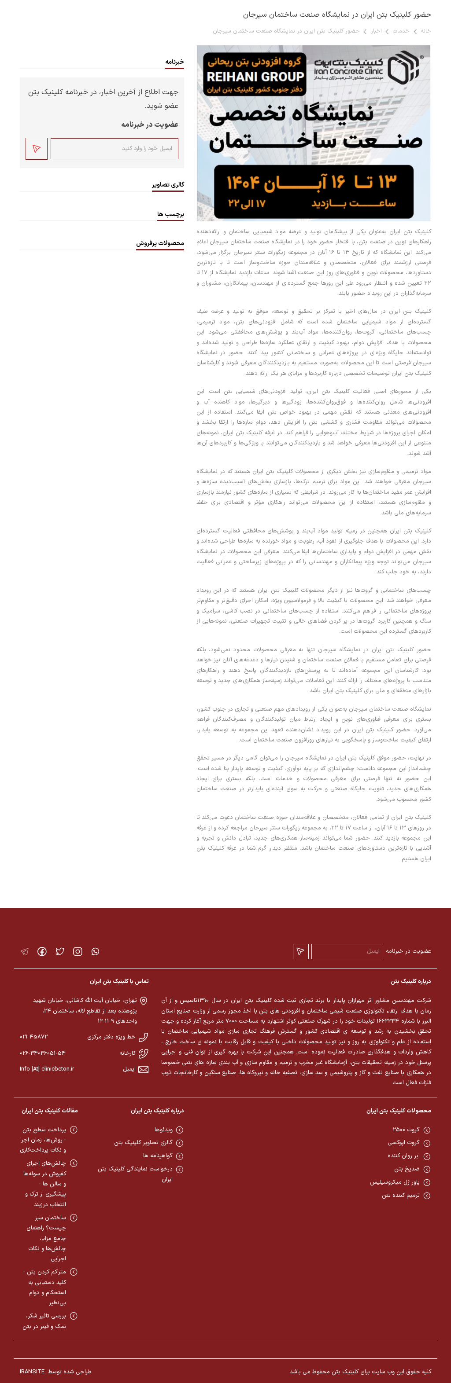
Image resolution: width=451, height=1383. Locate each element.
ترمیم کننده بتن (401, 1195)
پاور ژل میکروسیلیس (395, 1182)
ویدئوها (164, 1130)
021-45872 (34, 1037)
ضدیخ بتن (407, 1169)
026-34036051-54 (43, 1053)
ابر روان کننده (404, 1156)
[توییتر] (60, 951)
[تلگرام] (24, 951)
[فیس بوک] (42, 951)
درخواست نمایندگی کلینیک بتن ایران (135, 1174)
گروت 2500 (406, 1130)
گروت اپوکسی (404, 1142)
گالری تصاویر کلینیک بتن (143, 1142)
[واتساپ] (95, 951)
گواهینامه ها (158, 1156)
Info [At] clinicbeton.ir (47, 1069)
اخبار (376, 31)
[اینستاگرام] (77, 951)
